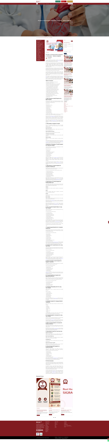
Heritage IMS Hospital (52, 200)
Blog (38, 37)
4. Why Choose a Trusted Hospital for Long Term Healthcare (40, 45)
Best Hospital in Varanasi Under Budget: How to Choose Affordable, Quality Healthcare (68, 74)
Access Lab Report (58, 1)
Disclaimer (56, 437)
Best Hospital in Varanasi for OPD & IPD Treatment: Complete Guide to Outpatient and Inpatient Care (68, 85)
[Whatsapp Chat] (108, 440)
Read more (65, 66)
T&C (62, 437)
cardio (65, 103)
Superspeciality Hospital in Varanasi (54, 120)
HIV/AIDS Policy (66, 437)
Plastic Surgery (47, 427)
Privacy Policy (60, 437)
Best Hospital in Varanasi (56, 157)
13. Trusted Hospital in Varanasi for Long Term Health (40, 56)
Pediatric (46, 431)
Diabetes (65, 105)
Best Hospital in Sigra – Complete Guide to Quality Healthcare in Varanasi (66, 410)
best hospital (47, 52)
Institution (54, 3)
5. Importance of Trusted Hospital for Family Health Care (40, 46)
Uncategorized (65, 111)
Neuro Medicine (47, 426)
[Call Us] (108, 439)
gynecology (65, 106)
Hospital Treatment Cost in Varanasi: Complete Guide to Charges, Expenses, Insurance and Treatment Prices (68, 96)
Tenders (55, 426)
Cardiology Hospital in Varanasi (58, 162)
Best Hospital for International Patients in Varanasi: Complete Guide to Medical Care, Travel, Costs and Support (42, 411)
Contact (64, 3)
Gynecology (47, 428)
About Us (43, 3)
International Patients (58, 3)
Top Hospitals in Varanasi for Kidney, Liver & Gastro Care (54, 410)
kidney (65, 107)
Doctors (51, 3)
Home (41, 3)
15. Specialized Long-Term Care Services (40, 58)
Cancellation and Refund (58, 438)
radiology (65, 110)
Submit (65, 53)
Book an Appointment (70, 1)
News (61, 3)
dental (64, 104)
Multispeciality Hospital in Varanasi (58, 179)
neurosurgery (65, 108)
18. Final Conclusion (39, 60)
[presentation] (53, 417)
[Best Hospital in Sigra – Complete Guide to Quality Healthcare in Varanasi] (67, 392)
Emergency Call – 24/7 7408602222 (64, 1)
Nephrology (47, 425)
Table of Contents (38, 41)
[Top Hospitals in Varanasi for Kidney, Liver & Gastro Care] (54, 392)
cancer (65, 102)
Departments (47, 3)
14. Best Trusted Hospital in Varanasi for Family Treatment (40, 57)
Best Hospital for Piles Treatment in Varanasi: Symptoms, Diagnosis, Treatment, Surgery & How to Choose (68, 63)
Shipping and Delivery (64, 438)
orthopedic (65, 109)
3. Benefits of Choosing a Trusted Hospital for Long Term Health (40, 44)
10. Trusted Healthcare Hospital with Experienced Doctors (40, 52)
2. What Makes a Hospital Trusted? (40, 43)
